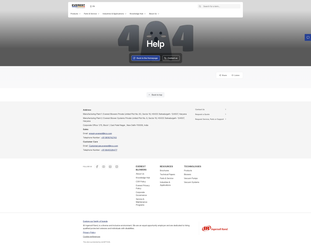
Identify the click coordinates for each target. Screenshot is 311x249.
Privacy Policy (89, 232)
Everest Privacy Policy (143, 187)
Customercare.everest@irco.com (103, 146)
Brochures (164, 170)
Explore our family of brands (95, 221)
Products (188, 170)
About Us (140, 174)
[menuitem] (76, 13)
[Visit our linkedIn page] (110, 166)
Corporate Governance (141, 193)
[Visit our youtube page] (103, 166)
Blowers (187, 174)
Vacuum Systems (191, 182)
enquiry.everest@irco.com (100, 133)
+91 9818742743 (109, 137)
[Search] (200, 6)
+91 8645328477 (109, 150)
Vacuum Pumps (191, 178)
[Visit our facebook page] (97, 166)
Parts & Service (166, 178)
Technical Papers (167, 174)
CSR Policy (141, 181)
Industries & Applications (165, 183)
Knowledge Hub (143, 177)
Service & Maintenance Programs (141, 202)
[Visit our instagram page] (116, 166)
